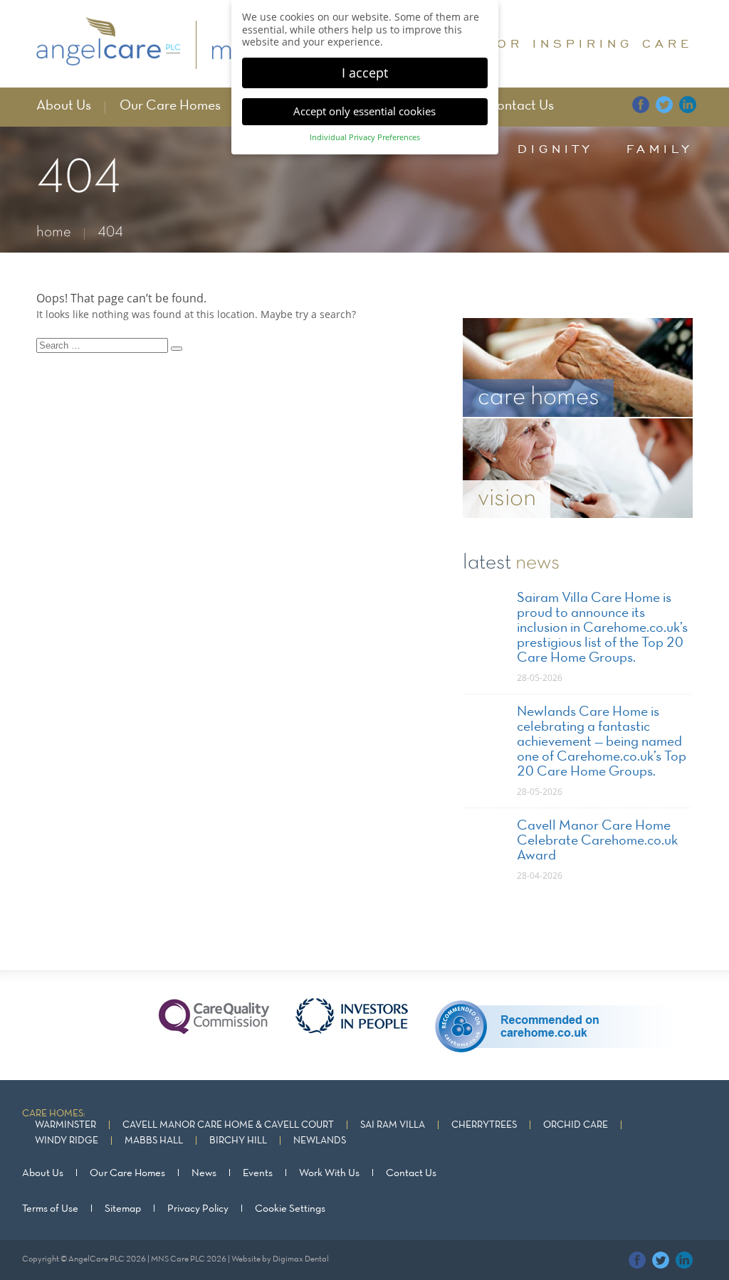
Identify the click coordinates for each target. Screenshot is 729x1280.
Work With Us (329, 1173)
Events (258, 1173)
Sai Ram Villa (392, 1125)
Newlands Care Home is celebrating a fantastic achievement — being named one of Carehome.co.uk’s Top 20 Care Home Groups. (601, 742)
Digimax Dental (301, 1259)
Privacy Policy (198, 1209)
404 (110, 232)
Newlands (319, 1141)
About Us (63, 106)
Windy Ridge (66, 1141)
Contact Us (520, 106)
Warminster (65, 1125)
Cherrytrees (484, 1125)
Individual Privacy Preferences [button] (365, 137)
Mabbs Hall (154, 1141)
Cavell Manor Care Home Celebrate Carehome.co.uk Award (597, 841)
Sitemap (123, 1209)
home (53, 232)
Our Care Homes (170, 106)
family (659, 149)
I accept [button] (365, 72)
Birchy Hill (238, 1141)
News (204, 1173)
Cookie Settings (290, 1209)
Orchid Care (575, 1125)
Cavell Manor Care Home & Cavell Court (228, 1125)
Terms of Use (50, 1209)
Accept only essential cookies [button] (364, 111)
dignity (555, 149)
